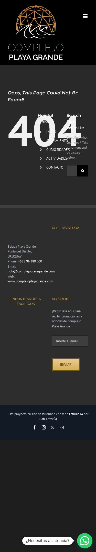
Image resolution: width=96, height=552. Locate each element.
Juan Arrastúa (48, 419)
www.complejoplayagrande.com (30, 281)
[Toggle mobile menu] (85, 16)
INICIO (51, 131)
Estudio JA (76, 414)
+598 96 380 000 (30, 261)
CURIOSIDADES (58, 149)
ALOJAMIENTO (57, 140)
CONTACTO (54, 167)
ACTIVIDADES (56, 158)
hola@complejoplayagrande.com (31, 271)
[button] (84, 540)
